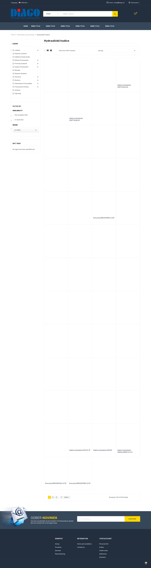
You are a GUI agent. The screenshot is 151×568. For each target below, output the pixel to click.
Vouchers (102, 557)
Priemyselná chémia (22, 87)
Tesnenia (18, 77)
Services (58, 550)
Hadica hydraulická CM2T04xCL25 (124, 86)
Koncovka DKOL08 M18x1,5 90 (79, 483)
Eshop (15, 44)
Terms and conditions (84, 544)
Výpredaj (18, 93)
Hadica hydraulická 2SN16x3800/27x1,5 (124, 451)
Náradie (17, 70)
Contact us (81, 547)
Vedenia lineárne (21, 53)
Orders (101, 547)
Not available (21, 115)
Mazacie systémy (21, 73)
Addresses (103, 554)
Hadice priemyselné (21, 67)
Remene (17, 80)
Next (67, 497)
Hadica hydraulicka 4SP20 (102, 450)
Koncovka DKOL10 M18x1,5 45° (104, 218)
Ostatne (17, 90)
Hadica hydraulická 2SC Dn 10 (79, 450)
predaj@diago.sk (119, 2)
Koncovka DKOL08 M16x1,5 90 (55, 483)
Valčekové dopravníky (22, 57)
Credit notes (103, 550)
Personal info (103, 544)
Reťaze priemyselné (21, 60)
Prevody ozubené (21, 63)
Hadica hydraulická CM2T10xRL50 (76, 119)
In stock (19, 120)
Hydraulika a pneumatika (23, 83)
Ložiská (17, 50)
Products (58, 547)
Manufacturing (60, 554)
